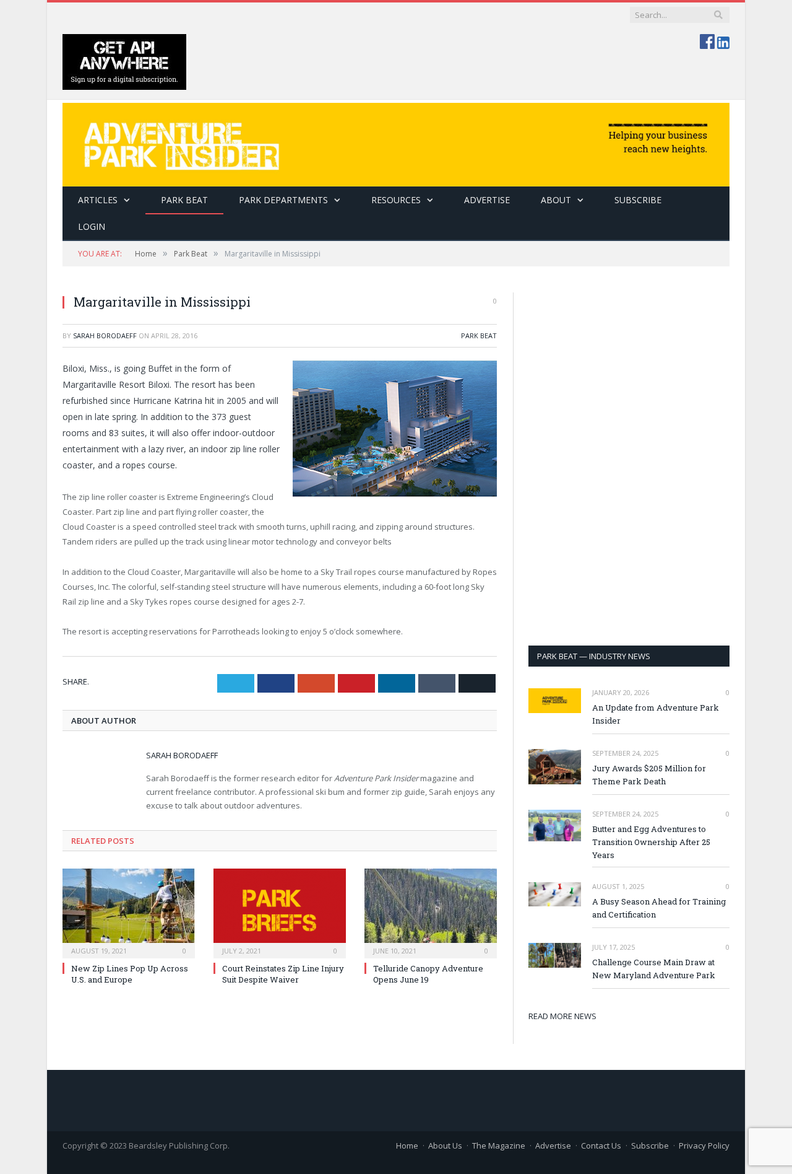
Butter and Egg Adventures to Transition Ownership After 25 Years (651, 842)
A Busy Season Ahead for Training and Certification (659, 908)
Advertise (487, 200)
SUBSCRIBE (637, 200)
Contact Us (601, 1145)
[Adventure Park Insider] (396, 141)
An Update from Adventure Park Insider (655, 714)
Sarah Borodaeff (105, 335)
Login (91, 226)
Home (407, 1145)
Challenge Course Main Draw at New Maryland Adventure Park (653, 969)
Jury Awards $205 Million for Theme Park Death (649, 775)
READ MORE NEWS (562, 1016)
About (556, 200)
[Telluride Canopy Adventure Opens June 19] (430, 912)
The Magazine (498, 1145)
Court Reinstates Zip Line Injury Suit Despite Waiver (283, 974)
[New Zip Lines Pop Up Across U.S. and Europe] (128, 912)
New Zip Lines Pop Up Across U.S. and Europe (129, 974)
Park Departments (283, 200)
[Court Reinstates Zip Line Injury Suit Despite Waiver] (279, 912)
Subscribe (650, 1145)
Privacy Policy (704, 1145)
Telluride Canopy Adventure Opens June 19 (428, 974)
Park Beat (184, 200)
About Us (445, 1145)
